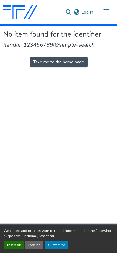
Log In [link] (87, 12)
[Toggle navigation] (106, 12)
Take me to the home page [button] (58, 62)
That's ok (14, 244)
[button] (20, 12)
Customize (56, 244)
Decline (34, 244)
